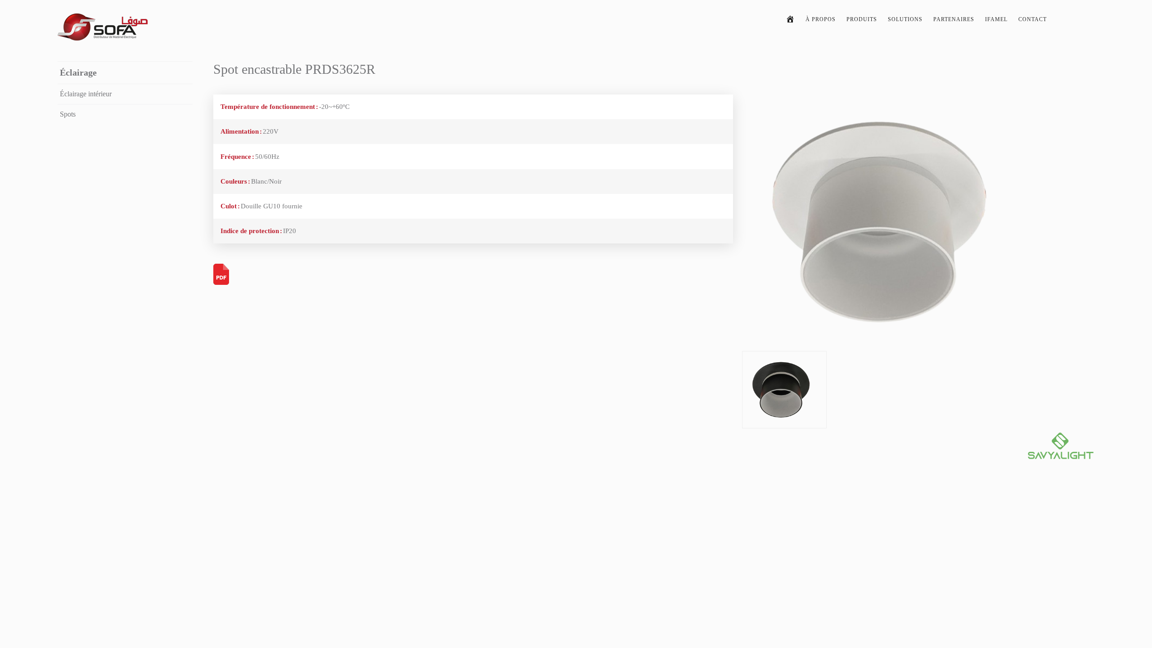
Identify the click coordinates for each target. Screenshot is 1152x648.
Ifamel (996, 19)
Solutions (905, 19)
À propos (821, 19)
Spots (68, 114)
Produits (861, 19)
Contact (1032, 19)
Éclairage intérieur (86, 94)
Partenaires (953, 19)
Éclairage (78, 72)
